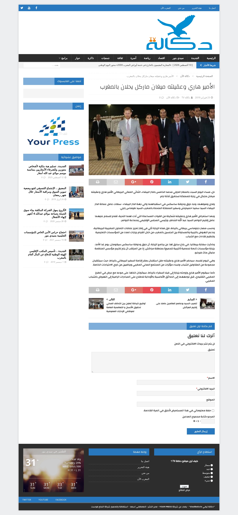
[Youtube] (29, 8)
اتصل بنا (212, 8)
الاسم (211, 378)
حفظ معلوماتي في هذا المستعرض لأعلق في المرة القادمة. (177, 410)
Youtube (43, 499)
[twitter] (22, 8)
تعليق (211, 349)
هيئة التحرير (197, 8)
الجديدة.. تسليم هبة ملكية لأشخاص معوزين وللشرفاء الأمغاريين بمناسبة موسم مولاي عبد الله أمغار (46, 169)
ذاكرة (91, 58)
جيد (208, 469)
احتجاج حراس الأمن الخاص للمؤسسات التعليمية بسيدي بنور (45, 233)
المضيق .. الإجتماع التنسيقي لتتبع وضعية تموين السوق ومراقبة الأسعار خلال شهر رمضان (45, 191)
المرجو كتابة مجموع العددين (198, 416)
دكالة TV (186, 97)
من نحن (181, 8)
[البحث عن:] (41, 65)
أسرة (133, 58)
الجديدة (195, 58)
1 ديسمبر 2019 (57, 261)
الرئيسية (211, 58)
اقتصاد (161, 58)
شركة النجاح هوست (100, 507)
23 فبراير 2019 (202, 97)
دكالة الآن (171, 97)
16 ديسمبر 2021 (57, 239)
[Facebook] (36, 8)
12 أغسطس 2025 (56, 177)
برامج (64, 58)
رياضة (147, 58)
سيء (207, 480)
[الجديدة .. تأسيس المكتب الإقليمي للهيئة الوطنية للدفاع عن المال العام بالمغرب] (76, 254)
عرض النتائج (184, 490)
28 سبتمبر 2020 (57, 221)
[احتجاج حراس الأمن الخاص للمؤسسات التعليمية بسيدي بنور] (76, 236)
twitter (26, 499)
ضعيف (207, 476)
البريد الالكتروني (206, 388)
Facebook (61, 499)
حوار (77, 58)
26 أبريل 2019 (58, 199)
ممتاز (207, 465)
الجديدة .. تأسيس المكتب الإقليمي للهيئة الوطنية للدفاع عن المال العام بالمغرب (47, 254)
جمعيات (105, 58)
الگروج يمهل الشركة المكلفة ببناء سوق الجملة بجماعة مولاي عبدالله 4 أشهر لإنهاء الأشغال (45, 213)
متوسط (206, 472)
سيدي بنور (178, 58)
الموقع (210, 399)
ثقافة (120, 58)
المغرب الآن (166, 8)
